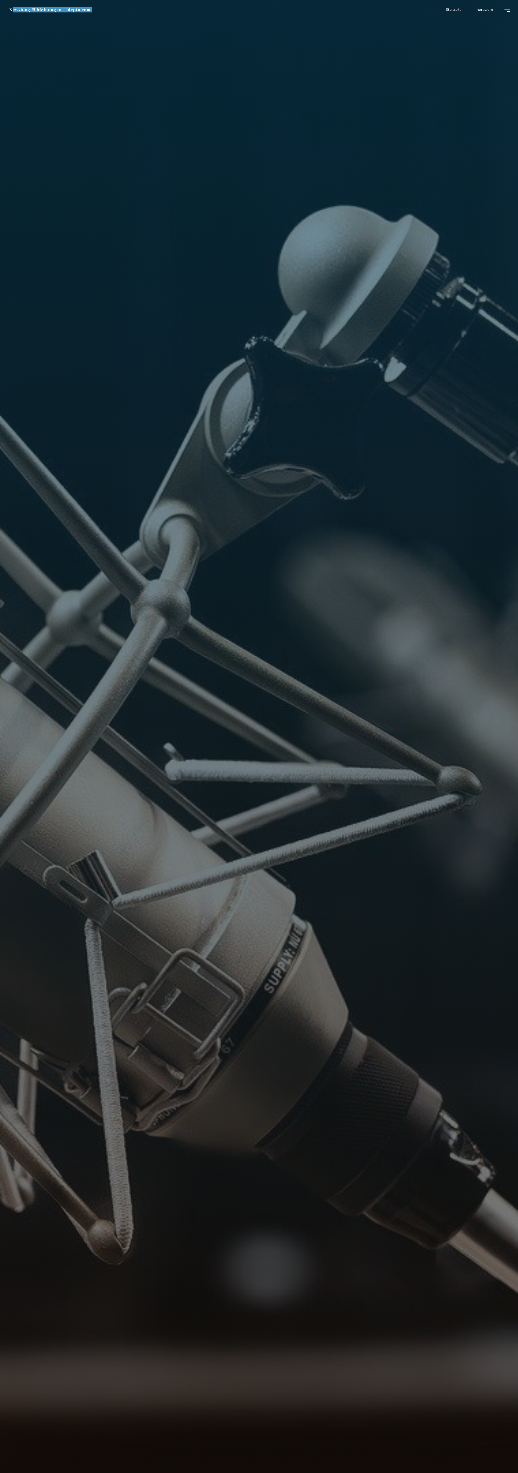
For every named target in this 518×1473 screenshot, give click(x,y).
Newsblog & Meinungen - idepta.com (50, 9)
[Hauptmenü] (506, 10)
